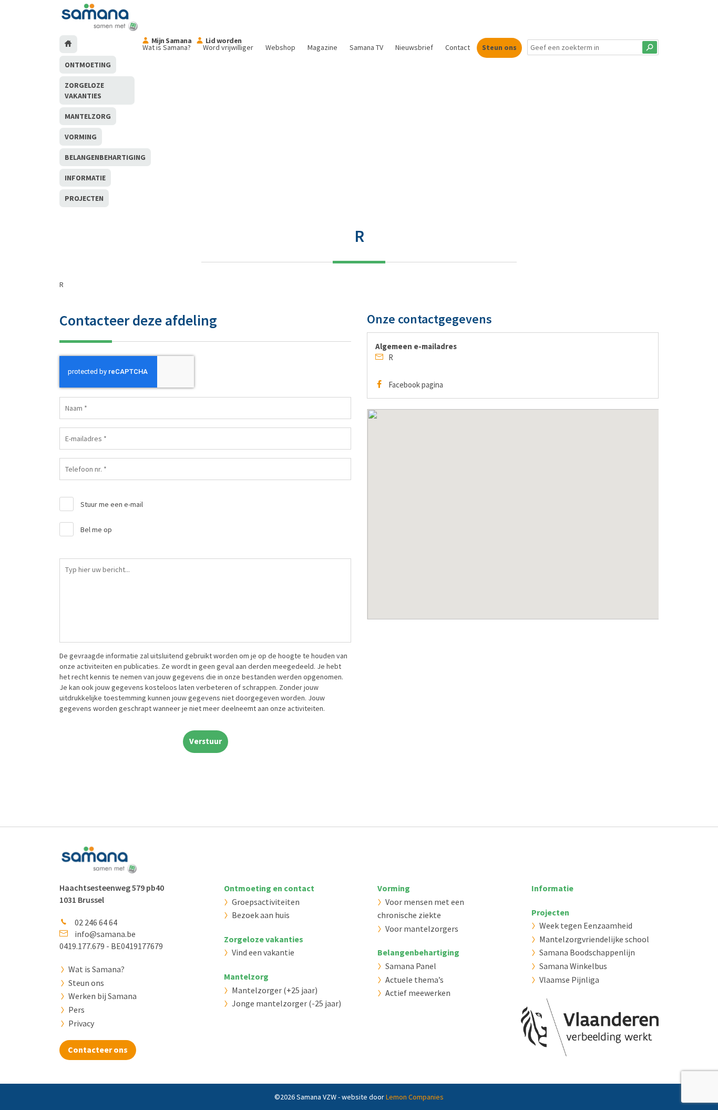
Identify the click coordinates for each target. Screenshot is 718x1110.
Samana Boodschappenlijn (587, 952)
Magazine (322, 47)
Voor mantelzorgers (421, 928)
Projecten (84, 198)
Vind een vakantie (263, 952)
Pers (76, 1009)
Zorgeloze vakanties (84, 90)
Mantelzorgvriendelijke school (594, 939)
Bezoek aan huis (261, 915)
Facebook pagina (415, 385)
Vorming (81, 136)
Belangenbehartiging (105, 157)
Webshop (280, 47)
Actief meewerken (417, 992)
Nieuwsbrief (414, 47)
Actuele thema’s (414, 979)
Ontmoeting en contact (269, 888)
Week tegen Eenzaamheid (585, 925)
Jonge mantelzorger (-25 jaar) (286, 1003)
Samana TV (366, 47)
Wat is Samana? (96, 969)
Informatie (85, 177)
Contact (457, 47)
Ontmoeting (88, 64)
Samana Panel (410, 966)
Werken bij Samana (102, 996)
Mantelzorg (88, 116)
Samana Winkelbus (573, 966)
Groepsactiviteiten (266, 902)
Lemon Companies (415, 1097)
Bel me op (96, 529)
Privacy (81, 1023)
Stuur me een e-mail (111, 504)
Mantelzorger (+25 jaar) (274, 990)
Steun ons (499, 47)
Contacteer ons (98, 1049)
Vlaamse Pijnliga (569, 979)
